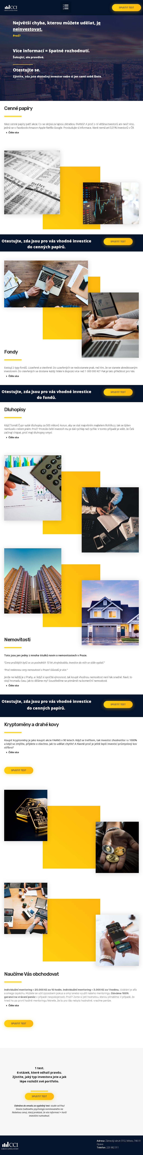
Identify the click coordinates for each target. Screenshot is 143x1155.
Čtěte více (14, 132)
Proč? (17, 35)
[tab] (70, 132)
